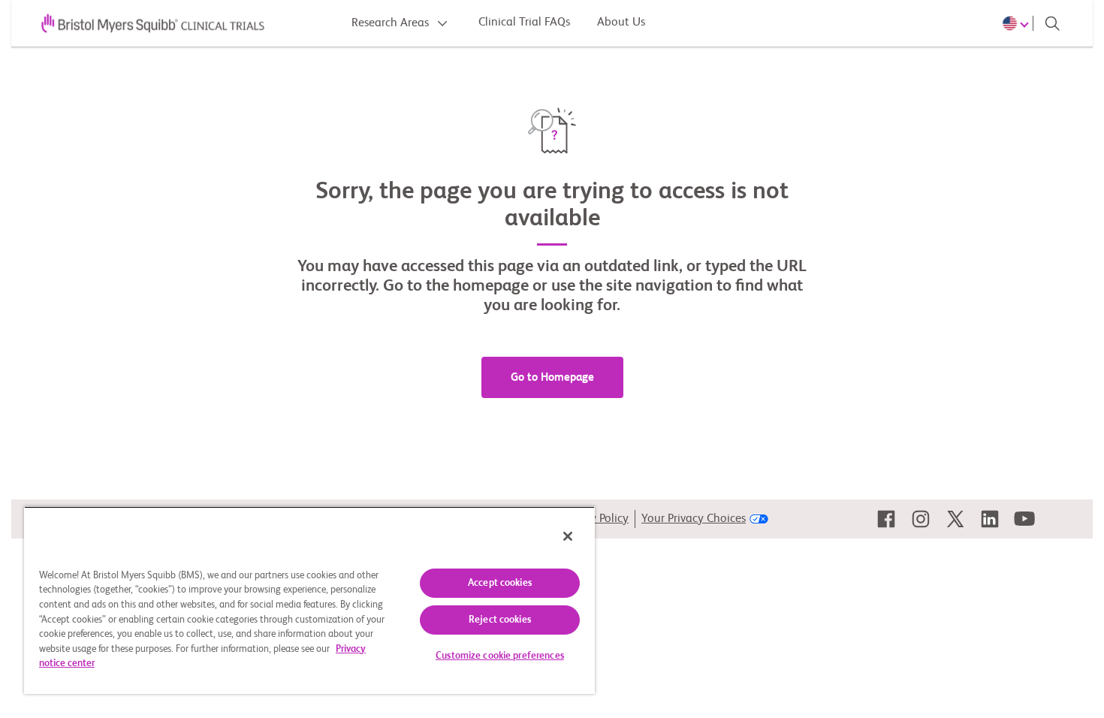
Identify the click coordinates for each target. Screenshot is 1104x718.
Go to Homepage (552, 377)
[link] (886, 519)
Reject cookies (500, 620)
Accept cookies (500, 583)
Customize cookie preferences (500, 656)
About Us (621, 23)
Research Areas (391, 23)
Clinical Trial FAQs (524, 23)
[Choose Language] (1017, 23)
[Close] (567, 536)
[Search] (1052, 23)
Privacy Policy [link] (594, 519)
